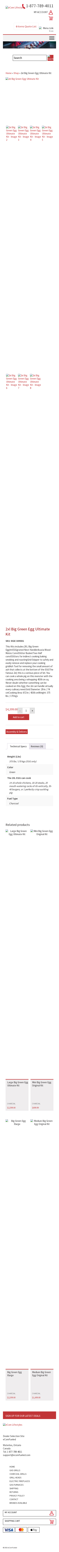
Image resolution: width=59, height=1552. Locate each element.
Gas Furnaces (16, 1484)
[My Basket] (50, 18)
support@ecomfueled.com (16, 1455)
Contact (14, 1499)
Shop (16, 73)
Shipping (14, 1488)
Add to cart (18, 717)
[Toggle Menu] (51, 38)
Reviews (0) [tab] (37, 746)
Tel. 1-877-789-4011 (12, 1451)
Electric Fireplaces (20, 1481)
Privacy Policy (17, 1495)
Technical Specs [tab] (18, 746)
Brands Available (18, 1503)
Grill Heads (15, 1477)
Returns (14, 1492)
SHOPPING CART (12, 1521)
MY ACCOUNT (41, 12)
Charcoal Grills (18, 1474)
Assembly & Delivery (16, 731)
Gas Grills (15, 1470)
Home (9, 73)
